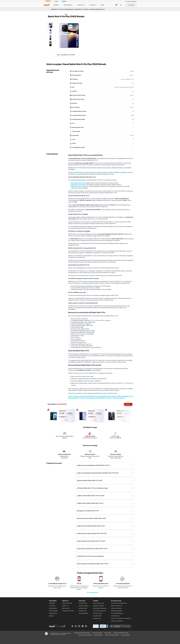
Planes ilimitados (53, 610)
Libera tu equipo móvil (98, 603)
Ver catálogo (128, 16)
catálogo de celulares (95, 172)
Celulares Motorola (83, 613)
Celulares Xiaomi (83, 608)
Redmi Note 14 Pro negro (78, 183)
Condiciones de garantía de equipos (82, 632)
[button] (131, 1)
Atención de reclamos (116, 605)
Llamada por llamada (98, 605)
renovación (78, 174)
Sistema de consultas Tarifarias (85, 634)
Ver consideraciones (92, 592)
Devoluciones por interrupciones (119, 603)
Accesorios (93, 5)
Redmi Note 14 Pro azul (77, 186)
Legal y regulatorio (126, 634)
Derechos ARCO (107, 632)
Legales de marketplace (117, 621)
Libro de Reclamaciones (117, 613)
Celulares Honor (83, 610)
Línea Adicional (53, 608)
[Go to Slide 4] (50, 43)
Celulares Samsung (83, 605)
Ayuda (102, 5)
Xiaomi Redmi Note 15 (90, 396)
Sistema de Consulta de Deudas (112, 634)
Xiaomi (102, 393)
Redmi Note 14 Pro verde (78, 184)
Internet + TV (65, 605)
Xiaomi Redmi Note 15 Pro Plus (77, 398)
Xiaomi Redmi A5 (91, 398)
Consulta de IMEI (97, 616)
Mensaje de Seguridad (116, 610)
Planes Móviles (68, 5)
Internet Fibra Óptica (67, 603)
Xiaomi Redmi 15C (101, 398)
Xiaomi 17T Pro (111, 398)
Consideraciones (115, 616)
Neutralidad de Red (98, 634)
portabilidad (122, 172)
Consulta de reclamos (116, 608)
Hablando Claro (97, 618)
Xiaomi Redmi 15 (121, 398)
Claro (112, 174)
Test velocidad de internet (99, 610)
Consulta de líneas (97, 613)
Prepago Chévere (53, 613)
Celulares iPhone (83, 603)
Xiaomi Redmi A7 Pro (127, 396)
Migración (51, 616)
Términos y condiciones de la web (121, 632)
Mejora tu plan (65, 608)
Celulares (56, 5)
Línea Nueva (52, 605)
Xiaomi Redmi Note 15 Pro (104, 396)
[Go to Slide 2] (50, 31)
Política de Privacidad (97, 632)
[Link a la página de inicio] (48, 9)
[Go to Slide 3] (50, 37)
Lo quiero (66, 420)
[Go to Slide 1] (50, 25)
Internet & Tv (81, 5)
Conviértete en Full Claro (68, 610)
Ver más (128, 404)
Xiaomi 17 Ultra (79, 396)
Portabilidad (52, 603)
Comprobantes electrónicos (99, 608)
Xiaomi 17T (71, 396)
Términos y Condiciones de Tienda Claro (121, 618)
